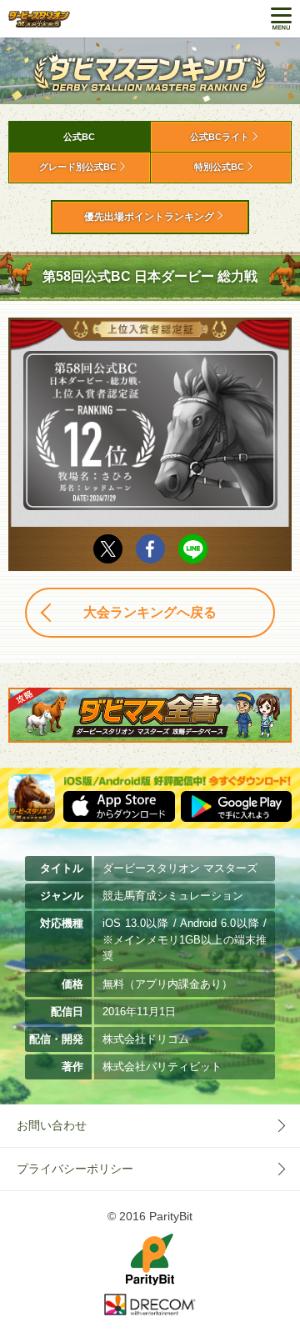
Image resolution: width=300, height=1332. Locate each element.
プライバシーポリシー (75, 1168)
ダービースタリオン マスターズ (39, 19)
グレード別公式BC (78, 167)
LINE (193, 548)
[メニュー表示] (281, 19)
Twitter (107, 548)
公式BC (79, 137)
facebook (150, 548)
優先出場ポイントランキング (149, 217)
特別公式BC (219, 167)
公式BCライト (219, 137)
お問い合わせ (52, 1125)
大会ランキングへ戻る (150, 612)
